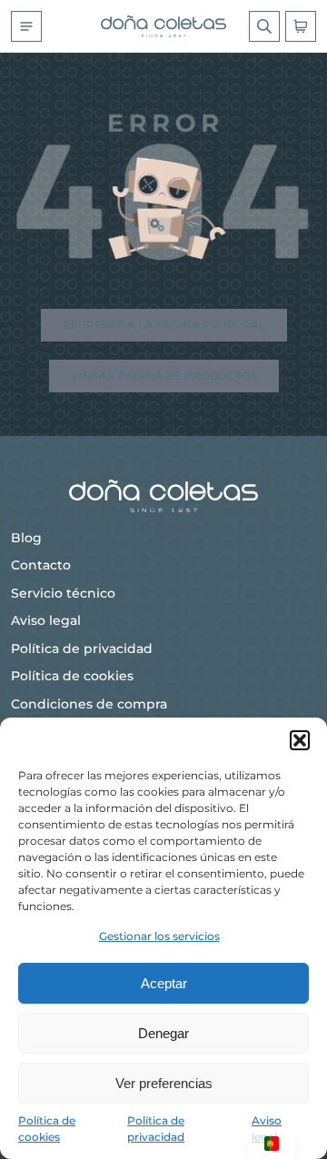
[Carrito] (300, 26)
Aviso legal (46, 620)
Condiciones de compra (89, 704)
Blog (26, 538)
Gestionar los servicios (159, 936)
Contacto (41, 565)
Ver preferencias (164, 1083)
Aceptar (164, 983)
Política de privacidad (82, 648)
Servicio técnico (63, 593)
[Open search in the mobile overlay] (264, 26)
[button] (300, 740)
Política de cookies (72, 676)
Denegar (163, 1033)
